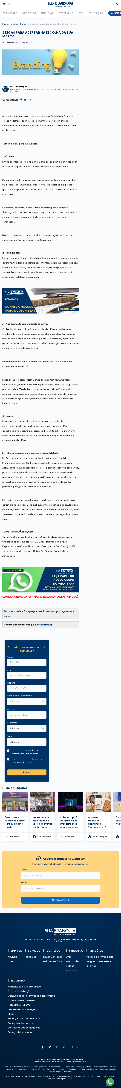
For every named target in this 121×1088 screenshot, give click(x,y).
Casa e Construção (19, 991)
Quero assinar (60, 900)
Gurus (23, 23)
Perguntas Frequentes (99, 961)
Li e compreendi (25, 752)
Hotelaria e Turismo (19, 1004)
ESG (80, 13)
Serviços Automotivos (21, 1023)
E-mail (24, 882)
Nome (10, 657)
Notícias (47, 13)
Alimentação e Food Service (24, 986)
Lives (69, 956)
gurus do (41, 625)
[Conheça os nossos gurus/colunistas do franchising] (40, 301)
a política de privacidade (32, 752)
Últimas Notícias (52, 961)
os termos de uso (35, 761)
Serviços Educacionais (21, 1032)
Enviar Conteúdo (53, 956)
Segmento (12, 722)
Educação (96, 13)
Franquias (10, 13)
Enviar (27, 772)
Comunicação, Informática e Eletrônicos (31, 995)
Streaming (66, 13)
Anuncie (12, 956)
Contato (13, 961)
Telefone (11, 683)
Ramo (10, 736)
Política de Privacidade (99, 956)
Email (9, 670)
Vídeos (70, 966)
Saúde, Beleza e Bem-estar (24, 1018)
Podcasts (71, 970)
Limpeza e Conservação (22, 1009)
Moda (11, 1014)
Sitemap (91, 966)
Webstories (73, 961)
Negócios (29, 13)
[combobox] (25, 715)
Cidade (10, 709)
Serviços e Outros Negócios (24, 1027)
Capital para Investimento (19, 695)
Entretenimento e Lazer (21, 1000)
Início (5, 23)
